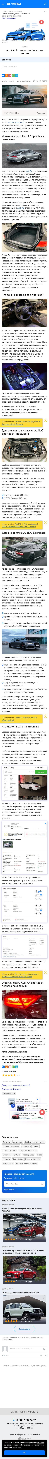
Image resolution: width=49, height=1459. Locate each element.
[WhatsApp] (13, 75)
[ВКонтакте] (3, 75)
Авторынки (26, 1146)
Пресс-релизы (28, 1155)
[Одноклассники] (6, 75)
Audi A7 (29, 171)
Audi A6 (20, 208)
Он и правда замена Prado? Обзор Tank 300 (20, 1292)
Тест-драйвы (17, 1159)
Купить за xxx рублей (11, 1155)
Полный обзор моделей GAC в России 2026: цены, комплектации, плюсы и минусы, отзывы (23, 1251)
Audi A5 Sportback (15, 122)
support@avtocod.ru (27, 1426)
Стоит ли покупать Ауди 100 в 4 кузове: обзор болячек (21, 422)
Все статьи (7, 1142)
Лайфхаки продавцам (28, 1150)
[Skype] (16, 75)
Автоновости (8, 1163)
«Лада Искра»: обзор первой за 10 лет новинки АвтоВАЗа (22, 1209)
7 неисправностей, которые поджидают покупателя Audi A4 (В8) (20, 975)
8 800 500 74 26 (26, 1420)
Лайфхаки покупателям (34, 1142)
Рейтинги (6, 1159)
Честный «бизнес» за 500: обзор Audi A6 (19, 718)
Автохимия (17, 1142)
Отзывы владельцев (11, 1146)
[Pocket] (9, 75)
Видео (39, 1155)
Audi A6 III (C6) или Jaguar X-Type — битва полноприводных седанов (20, 525)
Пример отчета (9, 1189)
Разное (36, 1146)
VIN (15, 1178)
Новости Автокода (33, 1159)
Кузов (21, 1178)
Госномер (8, 1178)
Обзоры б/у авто (9, 81)
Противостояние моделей (26, 1163)
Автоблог (24, 46)
